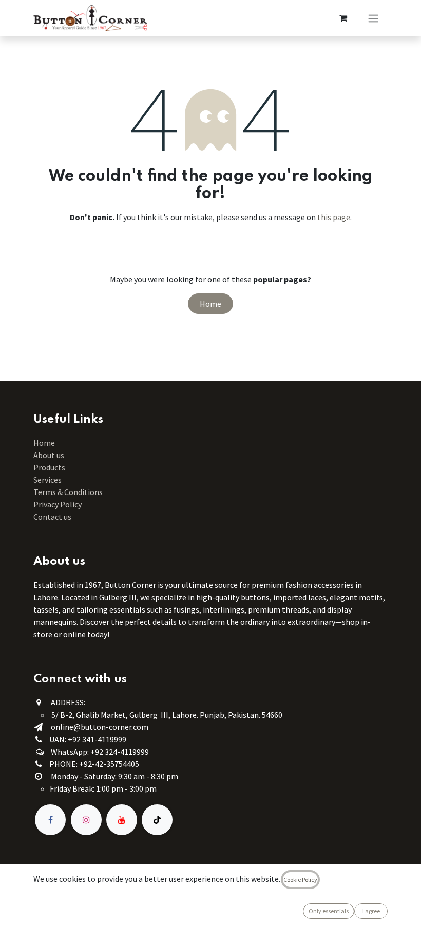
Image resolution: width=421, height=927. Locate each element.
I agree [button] (371, 911)
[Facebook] (50, 819)
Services (47, 480)
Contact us (52, 516)
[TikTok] (157, 819)
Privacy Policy (57, 504)
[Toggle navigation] (373, 18)
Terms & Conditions (68, 492)
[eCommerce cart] (343, 18)
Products (49, 467)
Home (210, 304)
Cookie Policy (300, 879)
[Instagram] (86, 819)
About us (48, 455)
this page (333, 217)
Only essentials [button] (329, 911)
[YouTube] (121, 819)
